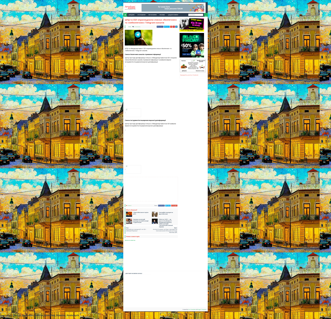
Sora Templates (192, 309)
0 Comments (137, 26)
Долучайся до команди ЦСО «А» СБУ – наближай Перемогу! (136, 230)
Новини (129, 205)
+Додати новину (173, 15)
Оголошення (141, 15)
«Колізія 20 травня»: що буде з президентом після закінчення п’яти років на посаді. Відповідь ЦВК (165, 231)
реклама (162, 15)
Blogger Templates (201, 309)
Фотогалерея (152, 15)
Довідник (131, 15)
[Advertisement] (155, 189)
